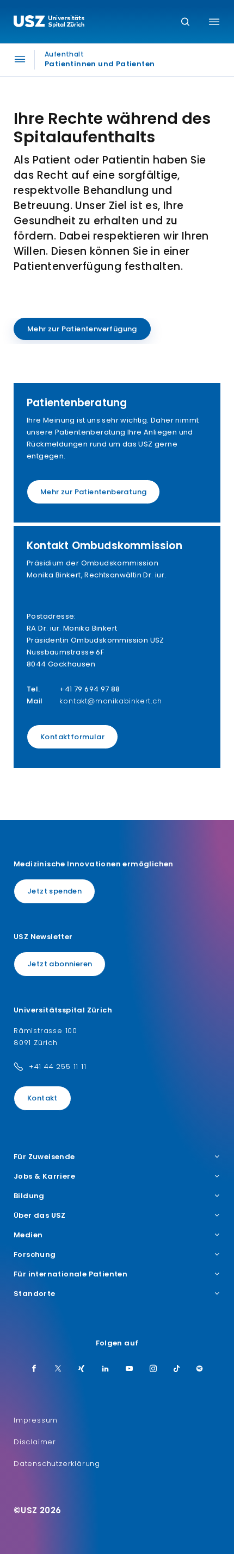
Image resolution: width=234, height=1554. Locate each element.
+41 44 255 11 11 (58, 1066)
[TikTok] (177, 1369)
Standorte (35, 1294)
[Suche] (185, 22)
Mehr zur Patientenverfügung (82, 329)
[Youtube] (129, 1369)
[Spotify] (200, 1369)
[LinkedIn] (105, 1369)
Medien (28, 1235)
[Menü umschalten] (214, 21)
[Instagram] (153, 1369)
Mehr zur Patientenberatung (93, 492)
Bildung (29, 1196)
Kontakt (42, 1098)
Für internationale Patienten (70, 1274)
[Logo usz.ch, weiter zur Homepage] (49, 23)
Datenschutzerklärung (57, 1463)
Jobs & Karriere (44, 1176)
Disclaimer (35, 1442)
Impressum (36, 1420)
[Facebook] (34, 1369)
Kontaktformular (72, 737)
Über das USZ (40, 1215)
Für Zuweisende (44, 1157)
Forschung (35, 1255)
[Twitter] (58, 1369)
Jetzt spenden (54, 891)
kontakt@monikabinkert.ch (110, 701)
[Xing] (81, 1369)
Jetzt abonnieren (59, 964)
